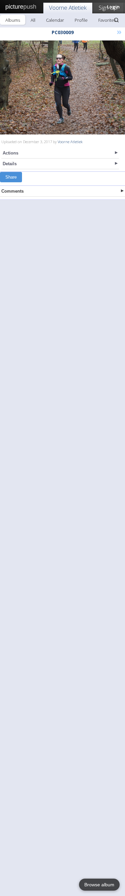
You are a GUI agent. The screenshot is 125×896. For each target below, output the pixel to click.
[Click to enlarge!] (62, 87)
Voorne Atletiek (68, 7)
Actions (10, 153)
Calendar (55, 20)
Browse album (99, 884)
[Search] (116, 20)
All (33, 20)
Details (10, 163)
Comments (12, 191)
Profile (81, 20)
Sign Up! (108, 7)
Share (11, 177)
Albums (12, 20)
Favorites (107, 20)
